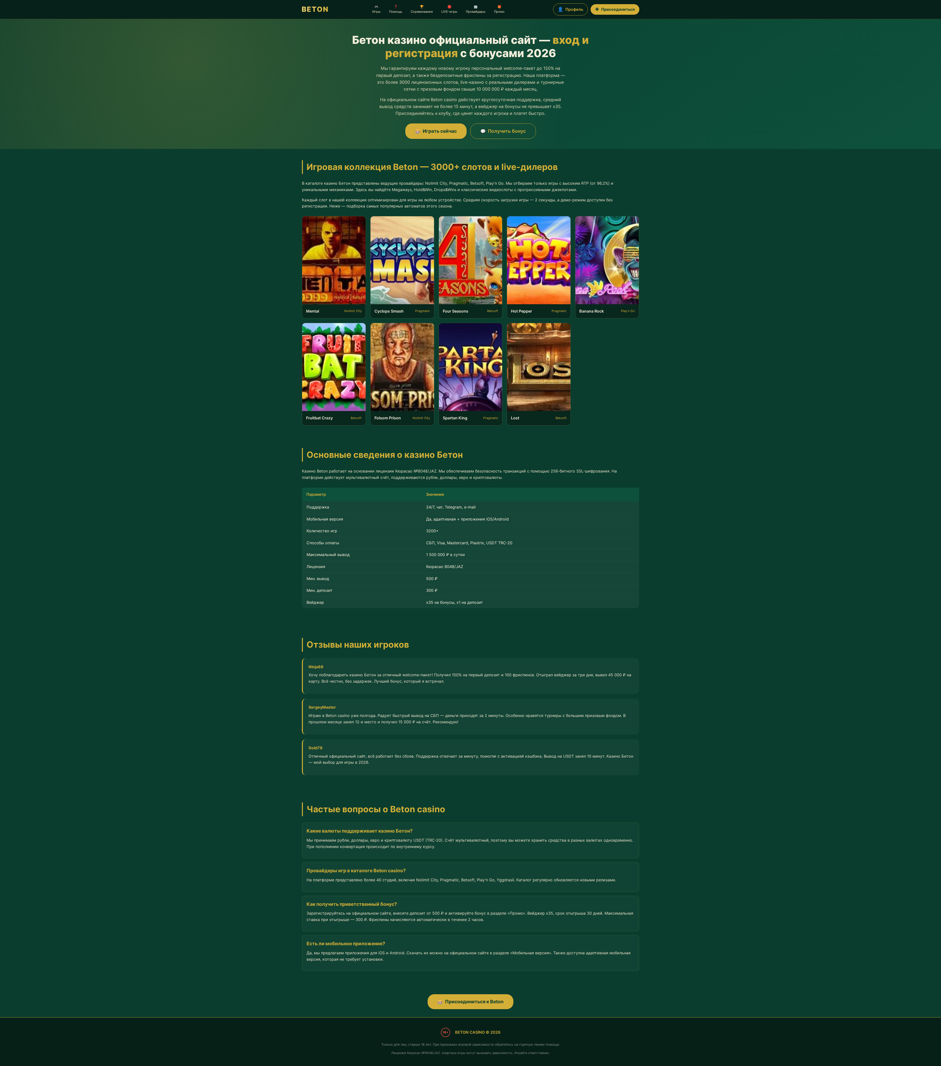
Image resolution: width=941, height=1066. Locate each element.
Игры (376, 9)
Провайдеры (475, 9)
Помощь (395, 9)
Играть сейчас (436, 131)
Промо (499, 9)
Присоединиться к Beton (470, 1002)
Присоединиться (615, 9)
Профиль (570, 9)
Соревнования (422, 9)
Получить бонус (503, 131)
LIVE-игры (449, 9)
